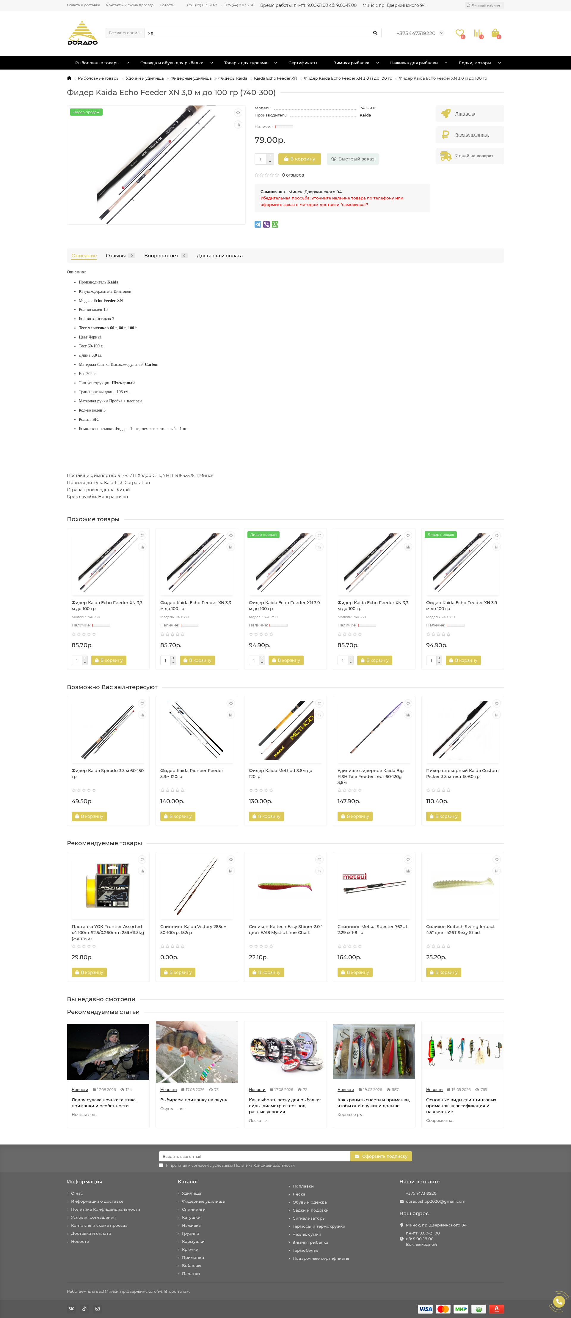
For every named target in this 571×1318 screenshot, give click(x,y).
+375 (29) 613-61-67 (201, 5)
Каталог (188, 1182)
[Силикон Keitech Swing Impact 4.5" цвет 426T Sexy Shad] (462, 886)
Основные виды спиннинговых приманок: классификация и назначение (461, 1105)
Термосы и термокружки (319, 1226)
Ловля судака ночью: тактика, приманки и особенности (104, 1102)
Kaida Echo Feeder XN (275, 78)
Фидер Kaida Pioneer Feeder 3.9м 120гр (191, 773)
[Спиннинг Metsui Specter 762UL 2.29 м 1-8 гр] (374, 886)
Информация (84, 1182)
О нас (77, 1193)
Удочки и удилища (145, 78)
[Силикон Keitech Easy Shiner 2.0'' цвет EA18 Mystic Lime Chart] (285, 886)
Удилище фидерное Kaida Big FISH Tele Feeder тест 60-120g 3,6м (371, 776)
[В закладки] (238, 112)
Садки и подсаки (311, 1210)
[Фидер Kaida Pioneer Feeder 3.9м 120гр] (196, 730)
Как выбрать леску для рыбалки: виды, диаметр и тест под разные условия (285, 1105)
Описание (84, 256)
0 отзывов (293, 175)
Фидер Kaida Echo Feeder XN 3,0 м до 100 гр (348, 78)
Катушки (191, 1217)
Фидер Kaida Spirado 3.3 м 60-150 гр (108, 773)
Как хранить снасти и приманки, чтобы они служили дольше (374, 1102)
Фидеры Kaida (232, 78)
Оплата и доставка (83, 5)
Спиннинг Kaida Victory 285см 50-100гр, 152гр (193, 929)
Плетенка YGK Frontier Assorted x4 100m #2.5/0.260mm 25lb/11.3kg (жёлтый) (108, 932)
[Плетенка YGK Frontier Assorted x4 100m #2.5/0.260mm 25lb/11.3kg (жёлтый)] (108, 886)
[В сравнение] (238, 124)
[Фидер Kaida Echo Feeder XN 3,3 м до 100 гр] (108, 562)
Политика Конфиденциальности (105, 1209)
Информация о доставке (97, 1201)
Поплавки (303, 1186)
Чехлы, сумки (307, 1234)
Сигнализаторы (309, 1218)
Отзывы (119, 256)
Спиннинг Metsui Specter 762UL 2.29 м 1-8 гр (373, 929)
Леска (299, 1194)
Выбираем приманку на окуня (194, 1100)
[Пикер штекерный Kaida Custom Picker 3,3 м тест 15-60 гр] (462, 730)
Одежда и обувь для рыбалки (171, 62)
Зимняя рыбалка (351, 62)
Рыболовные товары (97, 62)
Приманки (193, 1257)
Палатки (191, 1273)
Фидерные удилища (191, 78)
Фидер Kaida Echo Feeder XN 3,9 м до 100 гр (284, 605)
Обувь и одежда (310, 1202)
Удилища (191, 1193)
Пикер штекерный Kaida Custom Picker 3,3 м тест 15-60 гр (462, 773)
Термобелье (305, 1250)
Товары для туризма (245, 62)
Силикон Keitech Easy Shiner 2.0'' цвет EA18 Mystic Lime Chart (285, 929)
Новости (167, 5)
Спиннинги (194, 1209)
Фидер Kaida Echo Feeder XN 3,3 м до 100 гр (107, 605)
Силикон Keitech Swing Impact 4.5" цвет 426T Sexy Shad (460, 929)
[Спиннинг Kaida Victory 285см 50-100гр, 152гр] (196, 886)
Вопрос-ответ (165, 256)
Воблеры (191, 1265)
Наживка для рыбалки (414, 62)
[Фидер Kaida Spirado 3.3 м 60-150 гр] (108, 730)
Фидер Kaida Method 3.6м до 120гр (280, 773)
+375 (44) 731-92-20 (238, 5)
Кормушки (193, 1241)
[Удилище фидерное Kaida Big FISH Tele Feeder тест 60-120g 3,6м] (374, 730)
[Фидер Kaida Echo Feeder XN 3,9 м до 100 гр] (285, 562)
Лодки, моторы (475, 62)
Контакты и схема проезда (130, 5)
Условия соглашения (93, 1217)
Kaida (365, 115)
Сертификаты (302, 62)
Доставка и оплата (220, 256)
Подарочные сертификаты (321, 1258)
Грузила (190, 1233)
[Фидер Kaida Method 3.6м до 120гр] (285, 730)
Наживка (191, 1225)
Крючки (190, 1249)
